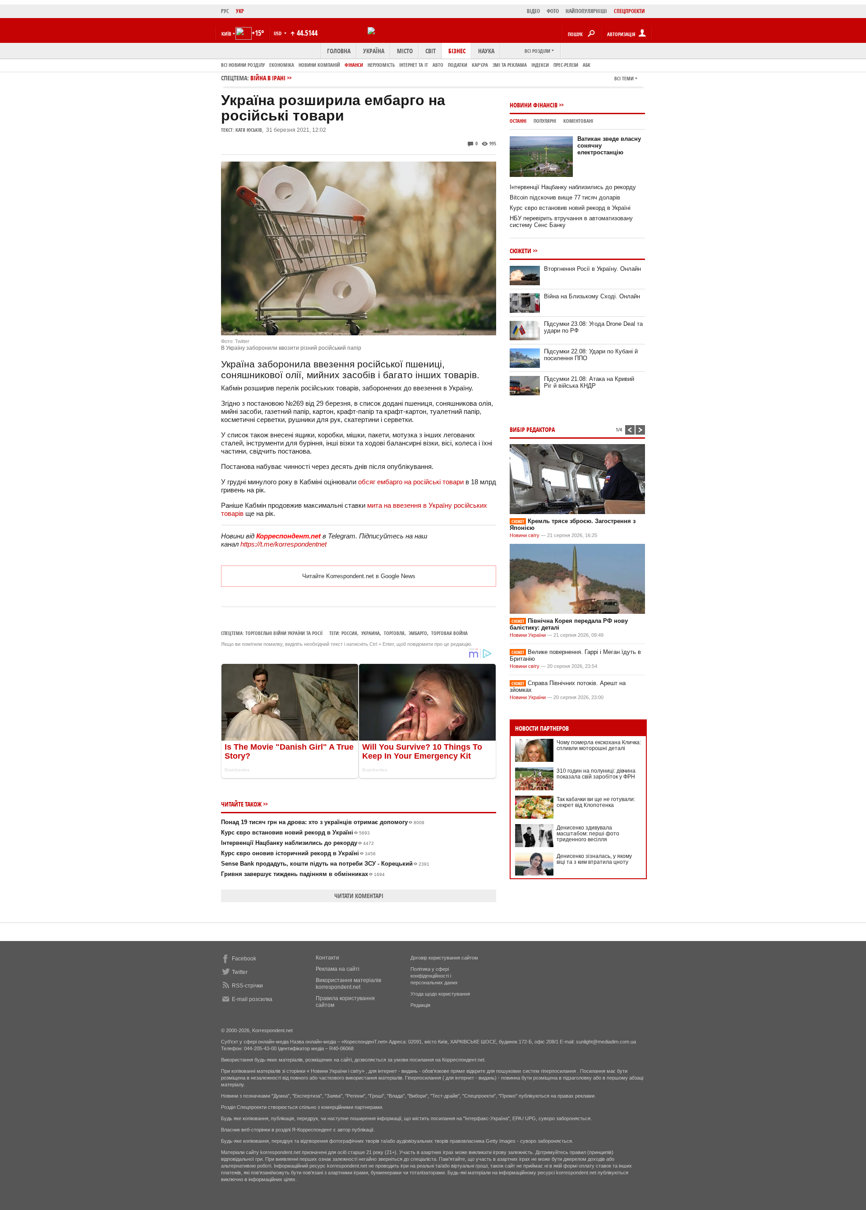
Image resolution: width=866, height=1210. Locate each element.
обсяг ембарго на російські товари (411, 482)
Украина (370, 633)
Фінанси (354, 64)
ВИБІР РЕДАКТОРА (532, 429)
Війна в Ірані (268, 78)
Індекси (540, 64)
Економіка (281, 64)
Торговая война (449, 633)
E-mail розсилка (252, 999)
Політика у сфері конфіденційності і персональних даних (434, 975)
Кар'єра (480, 64)
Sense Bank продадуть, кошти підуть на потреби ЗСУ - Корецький (325, 863)
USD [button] (278, 33)
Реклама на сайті (337, 969)
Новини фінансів (533, 105)
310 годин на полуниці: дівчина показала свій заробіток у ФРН (596, 774)
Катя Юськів (248, 129)
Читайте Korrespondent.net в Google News (358, 576)
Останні (518, 120)
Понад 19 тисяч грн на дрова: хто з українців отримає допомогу (322, 822)
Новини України (528, 635)
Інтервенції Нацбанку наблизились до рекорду (297, 842)
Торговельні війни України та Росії (283, 633)
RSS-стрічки (247, 986)
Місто (405, 50)
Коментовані (578, 120)
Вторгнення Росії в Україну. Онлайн (592, 268)
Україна (373, 50)
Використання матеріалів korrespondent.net (348, 983)
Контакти (327, 958)
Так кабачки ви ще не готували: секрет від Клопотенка (596, 802)
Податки (457, 64)
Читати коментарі (358, 895)
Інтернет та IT (413, 64)
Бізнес (456, 50)
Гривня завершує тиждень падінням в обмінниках (303, 874)
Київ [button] (226, 33)
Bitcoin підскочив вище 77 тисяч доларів (565, 197)
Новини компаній (319, 64)
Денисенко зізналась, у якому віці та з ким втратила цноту (594, 859)
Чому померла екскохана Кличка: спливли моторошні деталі (599, 745)
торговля (394, 633)
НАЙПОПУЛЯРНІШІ (586, 11)
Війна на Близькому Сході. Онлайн (592, 296)
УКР (240, 11)
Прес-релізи (565, 64)
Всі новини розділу (243, 64)
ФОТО (553, 11)
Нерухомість (381, 64)
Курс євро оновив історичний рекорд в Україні (298, 853)
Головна (338, 50)
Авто (438, 64)
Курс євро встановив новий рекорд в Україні (295, 832)
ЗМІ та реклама (510, 64)
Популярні (545, 120)
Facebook (244, 958)
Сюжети (520, 250)
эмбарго (418, 633)
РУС (225, 11)
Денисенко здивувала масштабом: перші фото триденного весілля (588, 834)
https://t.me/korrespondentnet (283, 544)
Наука (486, 50)
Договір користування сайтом (444, 957)
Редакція (420, 1005)
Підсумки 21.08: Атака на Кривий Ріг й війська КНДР (589, 382)
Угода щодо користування (440, 994)
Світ (430, 50)
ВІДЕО (533, 11)
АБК (586, 64)
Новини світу (524, 535)
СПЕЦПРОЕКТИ (629, 11)
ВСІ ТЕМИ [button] (624, 78)
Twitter (240, 972)
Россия (349, 633)
